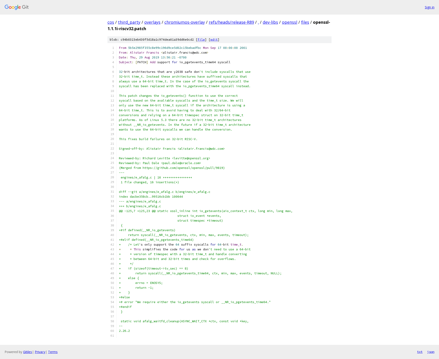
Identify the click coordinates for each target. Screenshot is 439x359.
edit (214, 40)
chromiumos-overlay (184, 22)
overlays (152, 22)
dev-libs (270, 22)
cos (110, 22)
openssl (289, 22)
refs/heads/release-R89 (231, 22)
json (430, 352)
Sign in (429, 7)
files (305, 22)
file (201, 40)
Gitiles (27, 352)
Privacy (40, 352)
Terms (53, 352)
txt (420, 352)
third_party (129, 22)
